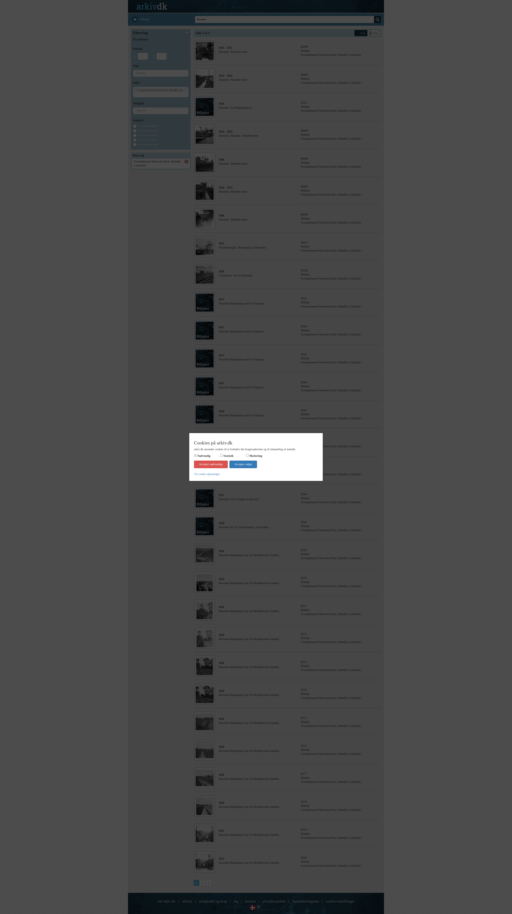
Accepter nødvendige (211, 464)
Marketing (255, 455)
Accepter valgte (243, 464)
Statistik (228, 455)
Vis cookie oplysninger (207, 474)
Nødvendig (203, 455)
